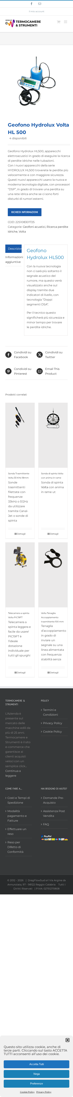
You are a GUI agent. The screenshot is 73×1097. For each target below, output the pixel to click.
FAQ (46, 824)
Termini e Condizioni (50, 712)
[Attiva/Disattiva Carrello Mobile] (58, 22)
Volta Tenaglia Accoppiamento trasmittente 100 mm (52, 617)
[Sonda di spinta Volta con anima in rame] (53, 435)
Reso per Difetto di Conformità (15, 847)
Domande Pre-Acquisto (53, 800)
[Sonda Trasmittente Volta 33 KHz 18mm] (20, 435)
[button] (67, 1040)
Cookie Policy (27, 1092)
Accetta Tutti (36, 1064)
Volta (22, 231)
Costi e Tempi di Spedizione (18, 800)
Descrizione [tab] (15, 248)
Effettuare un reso (16, 831)
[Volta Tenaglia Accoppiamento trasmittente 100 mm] (53, 575)
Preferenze (36, 1083)
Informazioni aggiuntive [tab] (13, 259)
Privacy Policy (43, 1092)
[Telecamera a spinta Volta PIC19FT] (20, 575)
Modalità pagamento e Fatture (17, 815)
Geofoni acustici (34, 226)
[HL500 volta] (36, 81)
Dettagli (21, 533)
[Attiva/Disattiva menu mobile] (66, 22)
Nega (36, 1073)
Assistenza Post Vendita (54, 813)
